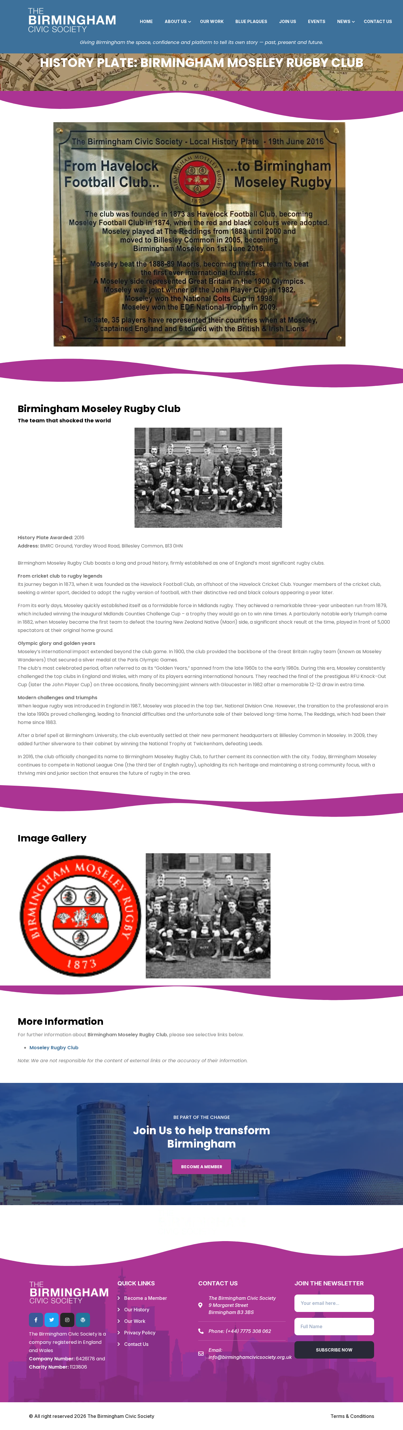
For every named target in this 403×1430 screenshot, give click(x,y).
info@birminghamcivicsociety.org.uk (250, 1357)
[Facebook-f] (36, 1320)
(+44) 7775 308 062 (248, 1331)
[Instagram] (67, 1320)
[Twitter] (52, 1320)
